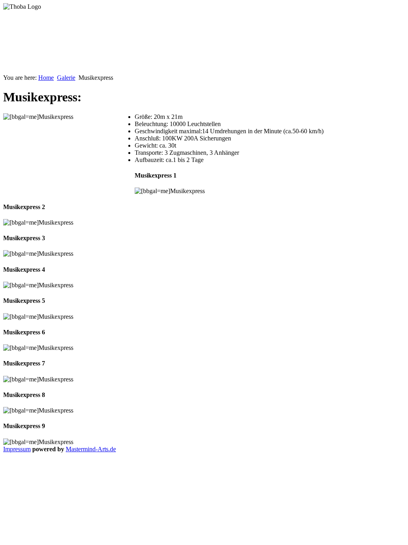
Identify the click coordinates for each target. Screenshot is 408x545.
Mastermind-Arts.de (91, 449)
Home (46, 77)
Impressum (17, 449)
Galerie (66, 77)
